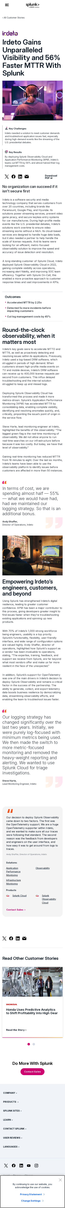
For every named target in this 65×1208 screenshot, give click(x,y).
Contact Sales (15, 909)
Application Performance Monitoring (13, 872)
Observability (43, 868)
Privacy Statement (31, 1194)
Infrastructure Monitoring (13, 882)
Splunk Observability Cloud (49, 899)
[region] (32, 1191)
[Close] (60, 1179)
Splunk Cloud (19, 895)
